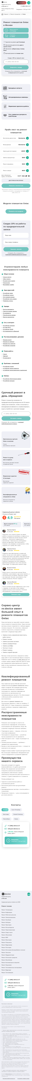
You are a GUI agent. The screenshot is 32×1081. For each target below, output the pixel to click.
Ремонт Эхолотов (6, 952)
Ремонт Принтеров (6, 925)
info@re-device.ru (14, 829)
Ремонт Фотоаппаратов (8, 927)
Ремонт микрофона (8, 164)
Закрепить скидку (16, 67)
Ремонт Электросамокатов (8, 917)
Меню (28, 894)
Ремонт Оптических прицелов (9, 957)
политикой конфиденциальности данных (16, 254)
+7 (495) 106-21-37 (25, 6)
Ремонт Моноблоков (7, 960)
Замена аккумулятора (9, 157)
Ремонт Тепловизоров (7, 972)
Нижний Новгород (18, 814)
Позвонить (21, 2)
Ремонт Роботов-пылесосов (9, 914)
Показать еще (16, 594)
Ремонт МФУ (5, 937)
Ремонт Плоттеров (6, 947)
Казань (16, 819)
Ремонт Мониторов (6, 940)
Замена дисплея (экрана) (9, 151)
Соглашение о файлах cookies (23, 1078)
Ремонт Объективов (7, 935)
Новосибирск (6, 819)
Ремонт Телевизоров (7, 909)
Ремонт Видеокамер (7, 945)
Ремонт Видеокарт (6, 970)
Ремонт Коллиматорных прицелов (10, 962)
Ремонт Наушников (6, 965)
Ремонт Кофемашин (7, 912)
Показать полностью (16, 185)
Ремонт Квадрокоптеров (8, 955)
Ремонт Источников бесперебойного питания (13, 950)
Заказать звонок (16, 249)
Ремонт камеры (7, 170)
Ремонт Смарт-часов (7, 932)
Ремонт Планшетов (6, 942)
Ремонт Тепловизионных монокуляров (12, 967)
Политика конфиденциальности (9, 1078)
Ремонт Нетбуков (6, 922)
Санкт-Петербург (16, 809)
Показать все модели (16, 211)
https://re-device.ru (8, 1073)
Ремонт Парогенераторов (8, 930)
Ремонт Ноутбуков (6, 919)
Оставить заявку (16, 418)
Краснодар (6, 814)
